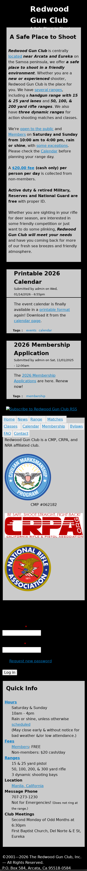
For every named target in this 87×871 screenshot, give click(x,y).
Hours (11, 702)
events (31, 330)
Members (17, 134)
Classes (10, 426)
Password (14, 644)
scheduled (21, 724)
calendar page (27, 321)
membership (35, 396)
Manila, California (28, 786)
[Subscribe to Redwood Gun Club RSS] (41, 409)
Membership (53, 426)
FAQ (7, 433)
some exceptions (52, 145)
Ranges (12, 758)
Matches (55, 419)
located (15, 56)
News (23, 419)
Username (14, 627)
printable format (54, 309)
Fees (9, 741)
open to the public (37, 129)
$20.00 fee (23, 168)
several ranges (48, 90)
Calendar (49, 151)
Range (36, 419)
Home (9, 419)
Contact (21, 433)
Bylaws (76, 426)
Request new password (30, 661)
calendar (45, 330)
